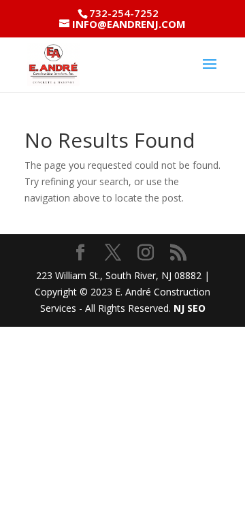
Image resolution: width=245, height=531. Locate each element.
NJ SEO (190, 308)
